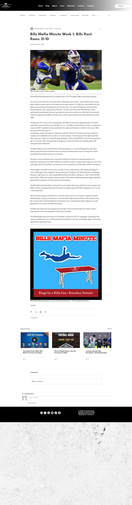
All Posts (23, 15)
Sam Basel (53, 15)
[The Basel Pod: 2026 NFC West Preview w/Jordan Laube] (35, 340)
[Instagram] (41, 413)
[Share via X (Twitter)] (36, 312)
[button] (90, 6)
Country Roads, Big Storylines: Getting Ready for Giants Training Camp (96, 352)
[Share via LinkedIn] (41, 312)
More (93, 15)
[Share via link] (45, 312)
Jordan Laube (74, 15)
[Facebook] (59, 413)
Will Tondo (32, 15)
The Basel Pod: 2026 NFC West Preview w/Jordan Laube (33, 352)
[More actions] (100, 29)
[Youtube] (52, 413)
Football (33, 305)
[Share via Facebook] (31, 312)
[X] (45, 413)
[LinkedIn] (48, 413)
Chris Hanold (63, 15)
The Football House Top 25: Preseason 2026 (65, 352)
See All (109, 328)
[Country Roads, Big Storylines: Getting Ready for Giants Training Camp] (97, 340)
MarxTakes (85, 15)
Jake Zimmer (42, 15)
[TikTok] (56, 413)
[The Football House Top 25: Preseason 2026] (66, 340)
